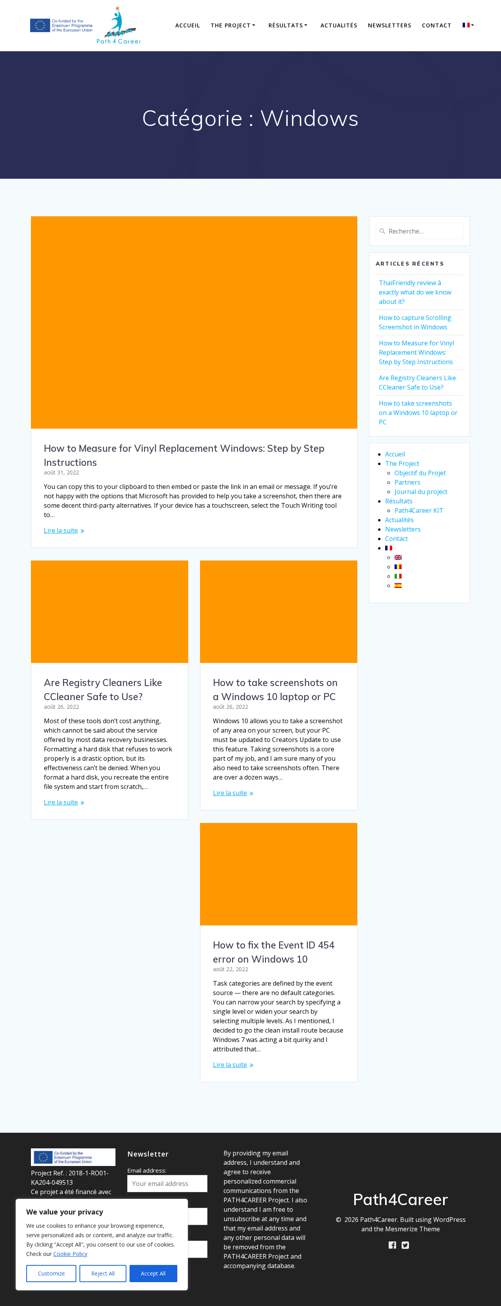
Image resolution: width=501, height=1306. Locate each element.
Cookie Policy (70, 1253)
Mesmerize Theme (412, 1229)
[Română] (398, 566)
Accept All (153, 1273)
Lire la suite (61, 530)
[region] (102, 1244)
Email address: (146, 1170)
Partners (407, 482)
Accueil (187, 25)
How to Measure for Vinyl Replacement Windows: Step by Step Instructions (416, 352)
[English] (398, 557)
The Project (231, 25)
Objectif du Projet (420, 473)
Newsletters (389, 25)
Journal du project (421, 491)
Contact (437, 25)
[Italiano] (398, 576)
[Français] (470, 25)
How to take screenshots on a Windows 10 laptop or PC (418, 412)
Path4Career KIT (419, 510)
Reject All (103, 1273)
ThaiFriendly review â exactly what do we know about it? (415, 292)
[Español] (398, 585)
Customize (51, 1273)
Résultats (286, 25)
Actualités (339, 25)
